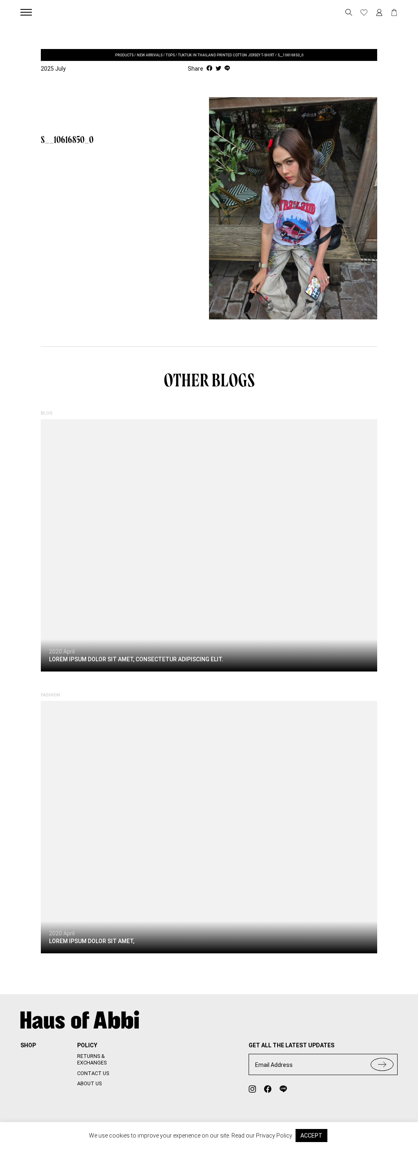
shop (28, 1045)
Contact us (93, 1073)
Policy (87, 1045)
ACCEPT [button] (311, 1135)
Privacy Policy (274, 1135)
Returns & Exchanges (92, 1059)
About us (89, 1083)
